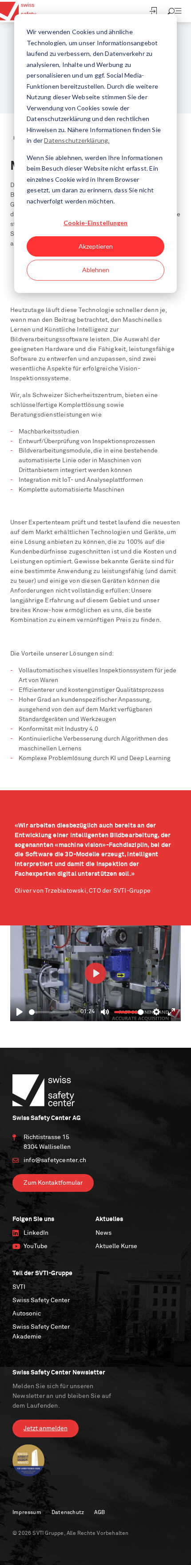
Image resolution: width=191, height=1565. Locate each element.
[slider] (53, 1012)
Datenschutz (68, 1512)
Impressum (26, 1512)
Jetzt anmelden (46, 1428)
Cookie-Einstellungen (95, 222)
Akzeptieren (96, 246)
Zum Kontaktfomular (53, 1183)
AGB (99, 1512)
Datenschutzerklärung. (76, 140)
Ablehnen (95, 269)
